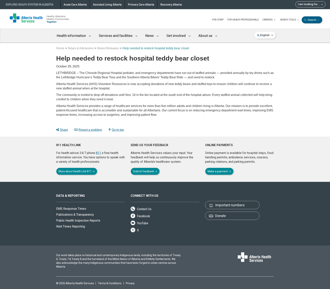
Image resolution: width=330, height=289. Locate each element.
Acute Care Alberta (75, 4)
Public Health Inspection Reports (78, 220)
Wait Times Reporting (70, 226)
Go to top (118, 129)
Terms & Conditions (109, 283)
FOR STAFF (218, 19)
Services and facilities (116, 36)
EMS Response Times (71, 208)
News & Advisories (81, 48)
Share (64, 129)
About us (205, 36)
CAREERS (267, 19)
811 (98, 153)
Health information (72, 36)
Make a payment (218, 171)
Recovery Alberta (171, 4)
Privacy (130, 283)
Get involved (176, 36)
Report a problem (90, 129)
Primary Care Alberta (141, 4)
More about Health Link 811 (75, 171)
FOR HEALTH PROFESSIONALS (243, 19)
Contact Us (143, 209)
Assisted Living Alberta (107, 4)
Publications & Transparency (75, 214)
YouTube (142, 223)
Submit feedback (143, 171)
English (265, 35)
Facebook (143, 216)
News (149, 36)
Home (60, 48)
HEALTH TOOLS (288, 19)
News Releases (108, 48)
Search (312, 19)
